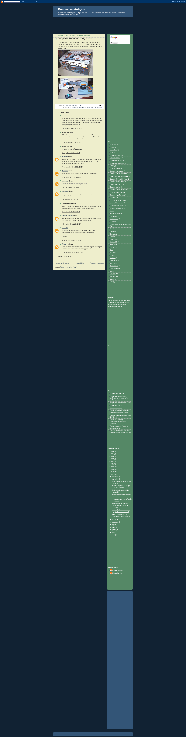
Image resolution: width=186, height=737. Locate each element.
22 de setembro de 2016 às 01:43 (72, 252)
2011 (112, 464)
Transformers (114, 266)
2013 (112, 459)
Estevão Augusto (117, 570)
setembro (115, 522)
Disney (112, 211)
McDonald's (113, 242)
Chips (112, 166)
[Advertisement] (93, 21)
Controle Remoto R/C (116, 208)
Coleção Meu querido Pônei (118, 179)
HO (111, 228)
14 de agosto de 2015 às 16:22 (71, 240)
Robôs (112, 255)
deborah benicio (67, 215)
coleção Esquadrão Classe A (119, 176)
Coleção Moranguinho (117, 181)
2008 (112, 471)
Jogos (88, 107)
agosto (114, 524)
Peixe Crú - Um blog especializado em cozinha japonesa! (118, 421)
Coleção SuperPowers (117, 195)
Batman (112, 147)
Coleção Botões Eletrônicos (118, 174)
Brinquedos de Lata (116, 160)
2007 (112, 474)
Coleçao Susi (114, 197)
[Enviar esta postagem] (100, 105)
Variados (99, 107)
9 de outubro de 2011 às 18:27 (71, 224)
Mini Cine (113, 244)
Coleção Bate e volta (116, 171)
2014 (112, 456)
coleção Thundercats (116, 203)
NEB (111, 250)
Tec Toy (93, 107)
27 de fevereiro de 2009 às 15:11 (72, 142)
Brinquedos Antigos (71, 9)
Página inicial (80, 263)
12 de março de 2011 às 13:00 (71, 177)
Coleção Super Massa (117, 192)
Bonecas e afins (115, 155)
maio (114, 532)
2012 (112, 461)
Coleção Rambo (115, 187)
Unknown (65, 156)
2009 (112, 469)
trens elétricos (114, 268)
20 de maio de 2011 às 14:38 (71, 212)
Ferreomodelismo (115, 213)
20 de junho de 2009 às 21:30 (71, 153)
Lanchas (112, 236)
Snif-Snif (112, 258)
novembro (115, 479)
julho (114, 527)
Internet (112, 231)
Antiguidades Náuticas (117, 393)
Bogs (111, 152)
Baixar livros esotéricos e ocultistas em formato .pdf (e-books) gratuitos (119, 398)
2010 (112, 466)
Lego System (114, 239)
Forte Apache (114, 219)
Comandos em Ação (116, 205)
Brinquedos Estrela (116, 405)
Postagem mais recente (62, 263)
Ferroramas (113, 216)
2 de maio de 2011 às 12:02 (70, 199)
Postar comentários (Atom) (68, 267)
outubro (114, 519)
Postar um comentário (64, 256)
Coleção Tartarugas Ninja (118, 200)
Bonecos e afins (115, 158)
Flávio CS (65, 228)
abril (113, 535)
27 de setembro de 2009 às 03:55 (72, 167)
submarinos (113, 260)
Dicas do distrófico (116, 408)
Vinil (111, 282)
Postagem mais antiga (97, 263)
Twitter (112, 271)
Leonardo (65, 181)
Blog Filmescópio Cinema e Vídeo (120, 402)
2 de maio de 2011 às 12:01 (70, 187)
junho (114, 530)
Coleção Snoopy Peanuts (118, 189)
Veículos (112, 276)
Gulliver (112, 221)
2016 (112, 451)
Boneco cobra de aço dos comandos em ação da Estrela (120, 505)
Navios (112, 247)
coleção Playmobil (116, 184)
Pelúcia (112, 252)
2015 (112, 454)
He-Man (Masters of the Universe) (120, 224)
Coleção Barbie (115, 168)
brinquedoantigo (117, 573)
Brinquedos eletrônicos (78, 107)
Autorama (113, 144)
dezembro (115, 476)
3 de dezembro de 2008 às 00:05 (72, 128)
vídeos (112, 279)
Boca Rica (113, 150)
